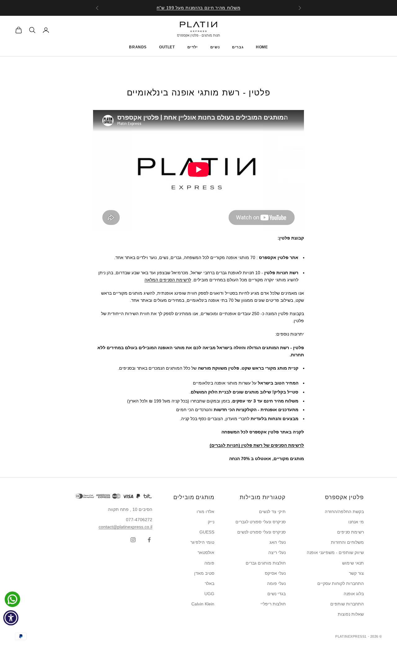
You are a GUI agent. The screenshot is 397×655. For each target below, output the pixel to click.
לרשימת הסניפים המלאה (168, 279)
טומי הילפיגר (202, 542)
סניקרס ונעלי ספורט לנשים (261, 532)
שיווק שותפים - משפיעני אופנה (335, 552)
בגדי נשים (276, 593)
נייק (211, 521)
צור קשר (356, 573)
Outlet (167, 47)
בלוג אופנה (354, 593)
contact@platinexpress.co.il (125, 526)
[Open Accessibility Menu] (11, 618)
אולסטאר (206, 552)
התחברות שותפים (347, 603)
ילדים (192, 47)
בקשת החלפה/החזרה (344, 511)
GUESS (206, 532)
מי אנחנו (356, 521)
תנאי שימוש (353, 562)
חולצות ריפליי (273, 603)
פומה (209, 562)
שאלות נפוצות (351, 614)
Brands (138, 47)
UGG (209, 593)
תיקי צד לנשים (272, 511)
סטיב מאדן (204, 573)
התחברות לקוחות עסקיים (340, 583)
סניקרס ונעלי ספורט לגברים (260, 521)
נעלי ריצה (277, 552)
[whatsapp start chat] (11, 599)
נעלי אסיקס (275, 573)
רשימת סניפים (350, 532)
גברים (237, 47)
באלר (209, 583)
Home (262, 47)
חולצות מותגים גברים (266, 562)
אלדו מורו (205, 511)
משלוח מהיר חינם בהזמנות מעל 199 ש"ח (199, 7)
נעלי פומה (276, 583)
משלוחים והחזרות (347, 542)
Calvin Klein (202, 603)
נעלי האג (278, 542)
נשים (215, 47)
